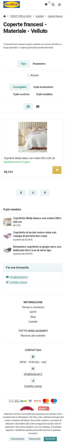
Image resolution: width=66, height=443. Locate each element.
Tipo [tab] (23, 63)
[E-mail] (33, 368)
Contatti (33, 321)
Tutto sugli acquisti (33, 330)
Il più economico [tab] (43, 87)
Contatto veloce (18, 282)
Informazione (33, 302)
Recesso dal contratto (33, 335)
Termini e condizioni (33, 307)
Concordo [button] (50, 439)
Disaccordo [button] (34, 439)
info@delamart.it (19, 277)
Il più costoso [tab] (21, 94)
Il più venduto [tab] (45, 94)
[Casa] (11, 4)
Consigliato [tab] (20, 87)
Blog (33, 316)
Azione (35, 75)
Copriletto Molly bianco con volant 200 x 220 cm (29, 158)
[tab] (28, 106)
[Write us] (33, 380)
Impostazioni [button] (17, 439)
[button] (57, 170)
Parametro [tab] (39, 63)
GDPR (33, 312)
